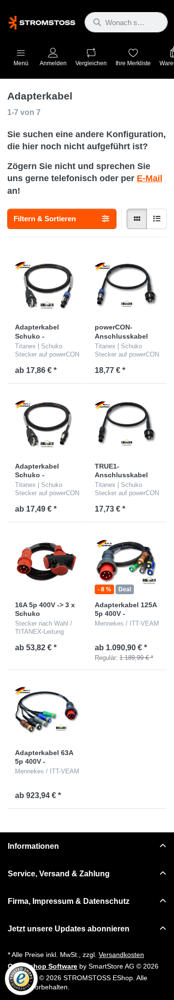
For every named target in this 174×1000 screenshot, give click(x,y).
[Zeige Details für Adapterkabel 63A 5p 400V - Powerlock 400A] (47, 710)
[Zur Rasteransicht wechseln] (137, 219)
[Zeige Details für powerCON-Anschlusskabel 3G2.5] (127, 285)
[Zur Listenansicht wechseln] (156, 219)
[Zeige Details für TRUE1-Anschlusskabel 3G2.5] (127, 423)
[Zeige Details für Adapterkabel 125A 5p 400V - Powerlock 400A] (127, 562)
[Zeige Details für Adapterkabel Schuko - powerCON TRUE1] (47, 423)
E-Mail (149, 178)
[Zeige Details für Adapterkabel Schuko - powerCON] (47, 285)
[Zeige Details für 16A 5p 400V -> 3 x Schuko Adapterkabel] (47, 562)
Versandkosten (121, 954)
